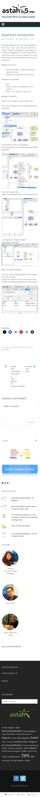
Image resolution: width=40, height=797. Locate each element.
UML (32, 756)
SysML (24, 751)
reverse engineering (30, 745)
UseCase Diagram (17, 760)
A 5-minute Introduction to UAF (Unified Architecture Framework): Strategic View (24, 517)
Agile (18, 728)
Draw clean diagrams (21, 738)
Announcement (12, 731)
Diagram (6, 737)
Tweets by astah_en (10, 673)
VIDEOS (27, 760)
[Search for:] (20, 441)
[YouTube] (8, 483)
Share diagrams (30, 748)
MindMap (18, 742)
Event (34, 738)
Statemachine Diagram (11, 751)
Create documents (23, 734)
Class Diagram (29, 731)
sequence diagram (15, 748)
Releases (17, 745)
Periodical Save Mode (28, 369)
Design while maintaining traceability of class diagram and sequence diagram (15, 376)
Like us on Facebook (11, 646)
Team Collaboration (11, 756)
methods (10, 742)
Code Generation (8, 734)
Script (4, 748)
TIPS (32, 39)
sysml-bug (32, 751)
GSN (3, 742)
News (25, 741)
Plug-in (33, 741)
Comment (30, 422)
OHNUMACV (10, 39)
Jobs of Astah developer (20, 526)
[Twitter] (5, 483)
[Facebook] (2, 483)
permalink (5, 350)
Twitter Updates (10, 667)
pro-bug (6, 745)
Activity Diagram (8, 728)
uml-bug (5, 760)
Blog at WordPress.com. (20, 786)
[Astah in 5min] (20, 11)
